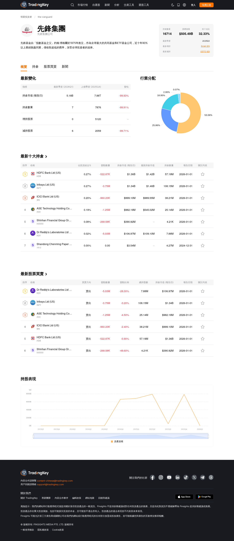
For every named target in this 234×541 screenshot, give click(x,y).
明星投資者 (26, 16)
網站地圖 (89, 497)
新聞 (65, 66)
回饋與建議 (104, 497)
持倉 (35, 66)
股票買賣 (50, 66)
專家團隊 (46, 497)
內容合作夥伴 (61, 497)
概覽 (24, 66)
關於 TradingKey (29, 497)
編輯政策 (76, 497)
